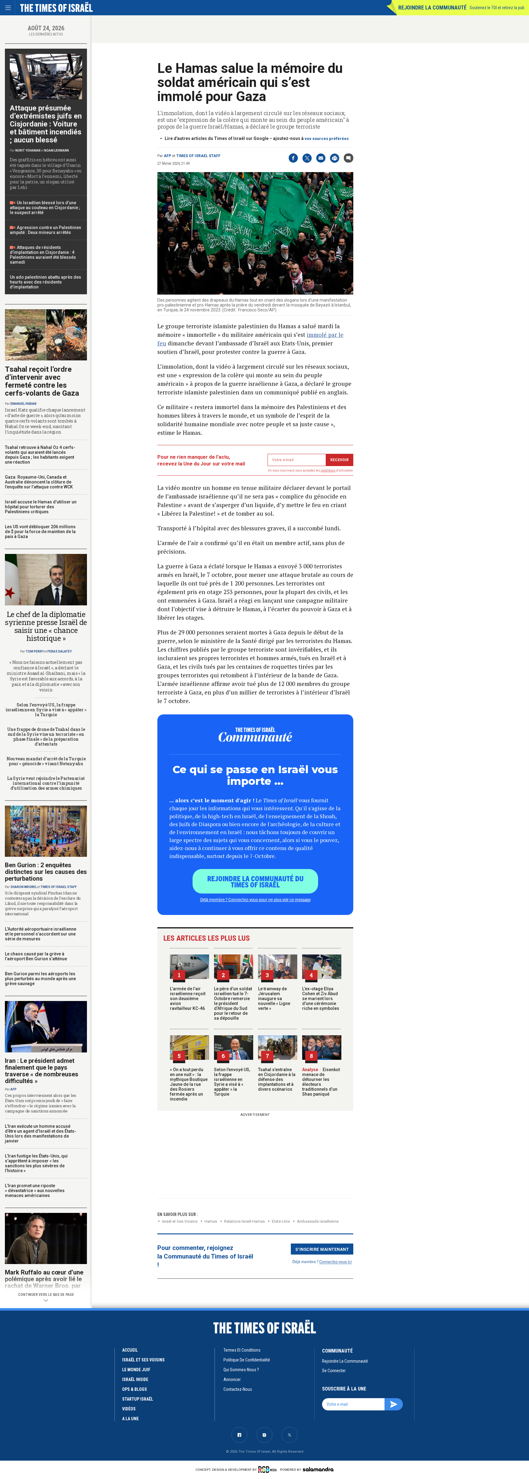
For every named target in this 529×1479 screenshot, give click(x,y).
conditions (328, 470)
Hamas (210, 1221)
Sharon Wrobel (23, 887)
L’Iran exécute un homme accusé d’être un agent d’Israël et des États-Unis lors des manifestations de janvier (40, 1133)
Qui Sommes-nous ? (241, 1369)
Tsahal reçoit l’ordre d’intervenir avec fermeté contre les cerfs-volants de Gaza (42, 381)
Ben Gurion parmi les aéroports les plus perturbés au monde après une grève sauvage (40, 978)
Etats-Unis (281, 1221)
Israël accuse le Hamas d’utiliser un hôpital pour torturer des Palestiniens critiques (41, 506)
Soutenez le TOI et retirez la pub (497, 7)
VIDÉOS (129, 1408)
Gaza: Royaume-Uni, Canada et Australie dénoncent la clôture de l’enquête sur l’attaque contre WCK (39, 482)
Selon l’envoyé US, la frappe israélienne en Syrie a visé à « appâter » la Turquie (232, 1082)
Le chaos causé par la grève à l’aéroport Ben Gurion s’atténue (36, 956)
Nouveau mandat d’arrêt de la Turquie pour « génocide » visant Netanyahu (46, 761)
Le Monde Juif (136, 1369)
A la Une (130, 1418)
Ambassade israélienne (318, 1221)
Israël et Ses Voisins (179, 1221)
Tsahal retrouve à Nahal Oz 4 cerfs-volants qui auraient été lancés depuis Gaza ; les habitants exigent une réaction (40, 455)
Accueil (130, 1350)
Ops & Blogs (134, 1389)
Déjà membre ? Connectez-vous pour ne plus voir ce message (255, 899)
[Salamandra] (318, 1469)
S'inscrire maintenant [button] (322, 1249)
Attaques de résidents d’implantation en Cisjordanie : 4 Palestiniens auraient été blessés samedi (43, 255)
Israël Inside (135, 1379)
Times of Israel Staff (198, 156)
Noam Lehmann (56, 150)
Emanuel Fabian (23, 403)
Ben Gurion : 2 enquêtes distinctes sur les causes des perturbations (46, 871)
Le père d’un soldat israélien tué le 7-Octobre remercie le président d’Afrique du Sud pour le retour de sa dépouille (233, 1003)
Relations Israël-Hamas (244, 1221)
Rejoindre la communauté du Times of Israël (255, 881)
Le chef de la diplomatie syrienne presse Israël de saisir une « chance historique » (46, 626)
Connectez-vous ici (335, 1261)
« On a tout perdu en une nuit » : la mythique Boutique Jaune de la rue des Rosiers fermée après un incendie (189, 1084)
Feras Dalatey (59, 651)
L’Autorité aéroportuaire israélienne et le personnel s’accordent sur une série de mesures (40, 934)
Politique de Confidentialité (246, 1359)
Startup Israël (137, 1399)
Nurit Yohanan (27, 150)
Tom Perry (35, 651)
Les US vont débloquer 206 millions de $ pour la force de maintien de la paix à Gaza (40, 531)
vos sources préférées (327, 138)
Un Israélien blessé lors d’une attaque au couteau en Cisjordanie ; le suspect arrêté (45, 207)
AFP (167, 156)
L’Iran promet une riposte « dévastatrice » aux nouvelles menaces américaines (35, 1190)
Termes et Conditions (242, 1350)
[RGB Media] (268, 1469)
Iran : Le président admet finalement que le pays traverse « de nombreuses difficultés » (41, 1071)
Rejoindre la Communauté (432, 7)
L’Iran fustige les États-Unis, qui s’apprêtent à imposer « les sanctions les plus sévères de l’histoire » (36, 1163)
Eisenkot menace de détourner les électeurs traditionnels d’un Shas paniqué (321, 1082)
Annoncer (232, 1379)
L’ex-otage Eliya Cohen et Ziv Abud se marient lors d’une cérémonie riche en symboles (320, 998)
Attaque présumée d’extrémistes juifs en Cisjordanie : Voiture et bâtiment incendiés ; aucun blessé (46, 124)
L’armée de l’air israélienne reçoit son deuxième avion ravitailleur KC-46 (187, 998)
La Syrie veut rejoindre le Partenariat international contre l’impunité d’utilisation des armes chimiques (46, 783)
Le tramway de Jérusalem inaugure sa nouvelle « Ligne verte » (274, 998)
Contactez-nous (237, 1389)
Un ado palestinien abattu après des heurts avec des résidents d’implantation (45, 282)
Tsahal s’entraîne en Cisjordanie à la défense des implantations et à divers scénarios (276, 1079)
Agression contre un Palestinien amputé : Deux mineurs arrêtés (45, 230)
